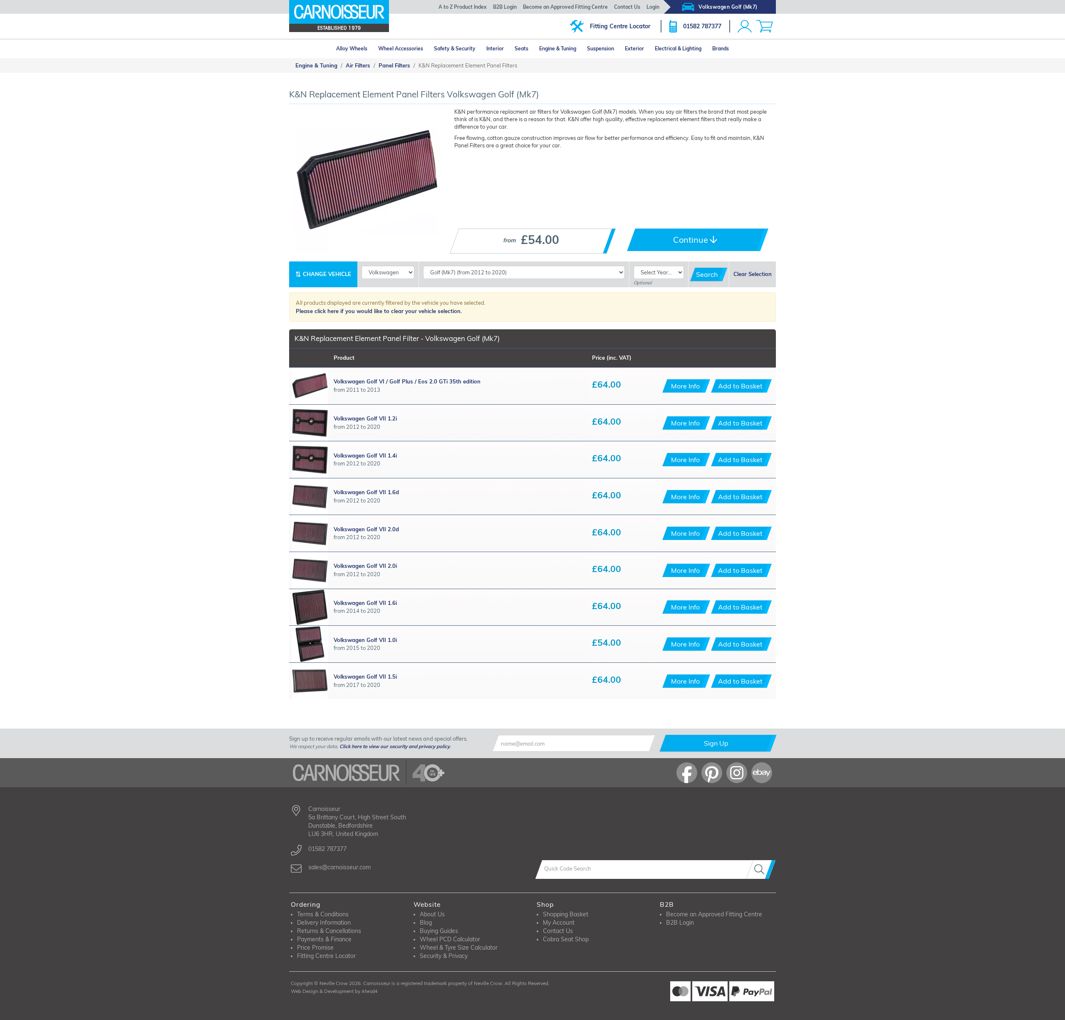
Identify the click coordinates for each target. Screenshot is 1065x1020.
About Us (432, 914)
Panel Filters (394, 65)
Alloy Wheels (351, 48)
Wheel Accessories (400, 48)
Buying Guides (439, 931)
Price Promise (315, 947)
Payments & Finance (324, 939)
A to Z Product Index (462, 7)
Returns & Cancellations (329, 931)
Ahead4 (369, 991)
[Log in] (744, 26)
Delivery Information (324, 922)
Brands (720, 48)
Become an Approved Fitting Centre (565, 7)
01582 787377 (702, 26)
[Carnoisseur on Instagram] (736, 772)
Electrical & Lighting (678, 48)
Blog (426, 922)
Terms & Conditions (323, 914)
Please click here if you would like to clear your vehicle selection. (379, 311)
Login (652, 7)
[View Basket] (764, 26)
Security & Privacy (444, 956)
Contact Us (627, 7)
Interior (495, 48)
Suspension (600, 48)
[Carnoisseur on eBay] (761, 772)
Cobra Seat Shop (566, 939)
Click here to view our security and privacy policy (394, 746)
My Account (559, 922)
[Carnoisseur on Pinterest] (711, 772)
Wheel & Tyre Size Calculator (459, 947)
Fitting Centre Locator (620, 26)
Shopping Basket (565, 914)
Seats (521, 48)
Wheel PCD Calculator (450, 939)
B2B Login (505, 7)
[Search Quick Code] (760, 869)
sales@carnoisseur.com (339, 867)
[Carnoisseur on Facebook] (686, 772)
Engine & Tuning (557, 48)
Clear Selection (752, 274)
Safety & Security (455, 48)
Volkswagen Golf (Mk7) (728, 7)
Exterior (634, 48)
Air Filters (358, 65)
